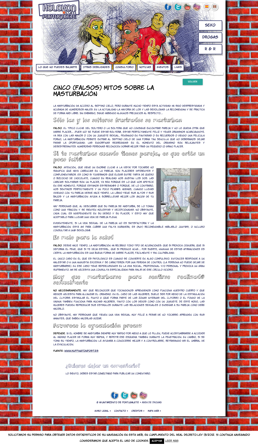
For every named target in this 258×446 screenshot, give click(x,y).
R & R (210, 49)
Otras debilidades (96, 67)
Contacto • (121, 411)
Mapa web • (154, 411)
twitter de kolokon (177, 7)
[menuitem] (206, 4)
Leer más (171, 441)
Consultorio (124, 67)
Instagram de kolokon (197, 7)
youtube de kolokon (187, 7)
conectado (105, 374)
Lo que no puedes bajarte (57, 67)
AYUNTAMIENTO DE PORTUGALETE (119, 403)
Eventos (163, 67)
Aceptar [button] (157, 441)
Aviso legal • (103, 411)
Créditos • (137, 411)
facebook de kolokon (168, 7)
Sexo (210, 25)
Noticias (145, 67)
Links (178, 67)
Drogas (210, 37)
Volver (192, 82)
